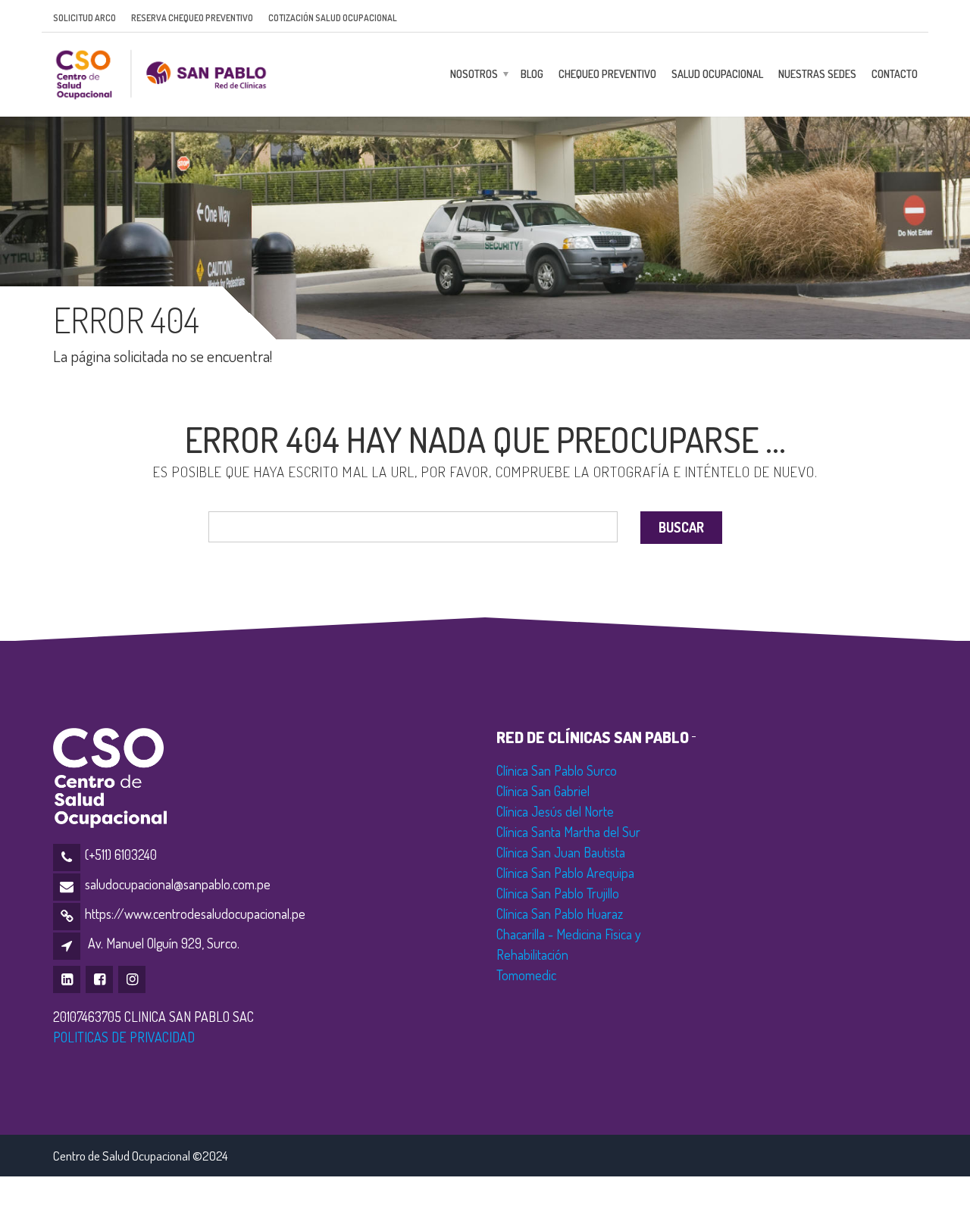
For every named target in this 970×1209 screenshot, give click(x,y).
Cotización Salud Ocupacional (332, 17)
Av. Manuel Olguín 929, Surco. (163, 943)
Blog (532, 73)
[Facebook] (100, 978)
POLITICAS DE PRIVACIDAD (124, 1037)
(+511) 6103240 (121, 854)
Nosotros (474, 73)
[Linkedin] (68, 978)
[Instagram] (133, 978)
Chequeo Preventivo (607, 73)
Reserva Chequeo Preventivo (192, 17)
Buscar (681, 527)
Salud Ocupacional (717, 73)
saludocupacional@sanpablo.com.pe (178, 884)
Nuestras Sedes (817, 73)
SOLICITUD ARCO (84, 17)
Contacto (894, 73)
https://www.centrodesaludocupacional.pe (195, 913)
